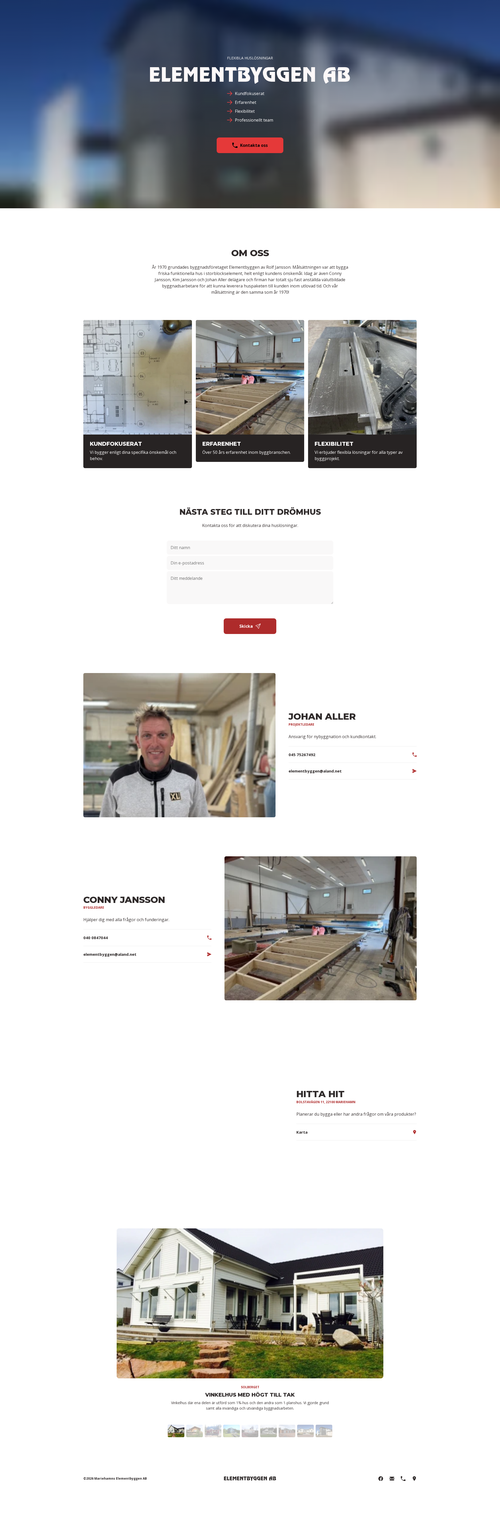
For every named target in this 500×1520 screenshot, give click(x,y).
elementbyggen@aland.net (315, 771)
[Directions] (414, 1478)
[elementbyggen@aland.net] (392, 1478)
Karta (302, 1132)
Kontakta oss (254, 145)
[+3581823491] (403, 1478)
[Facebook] (380, 1478)
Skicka (246, 626)
